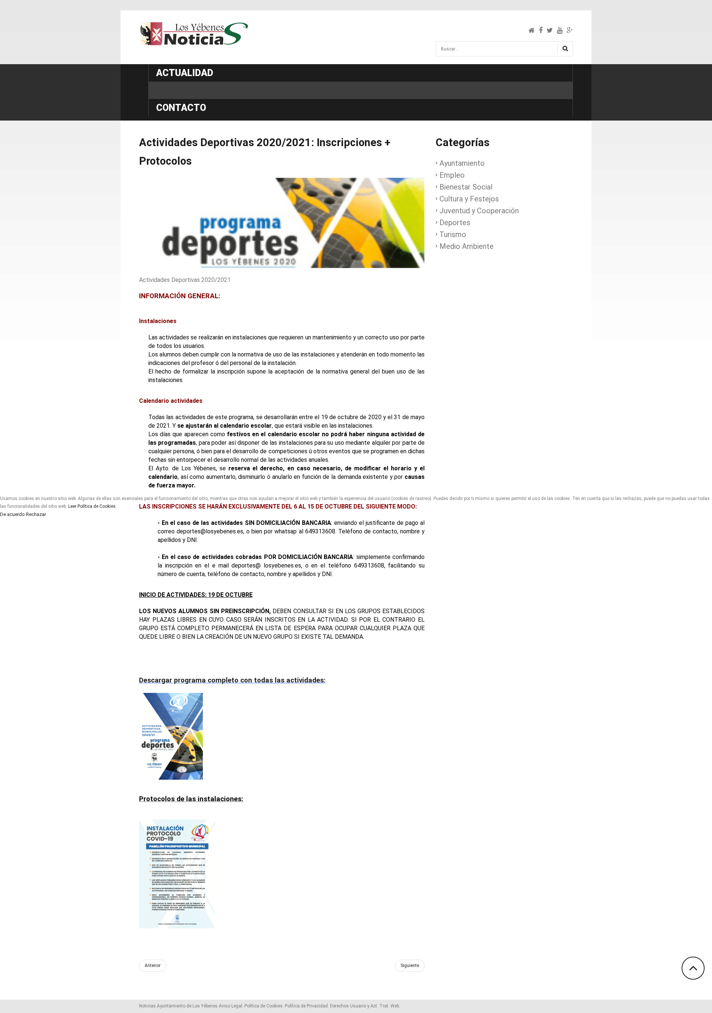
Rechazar (36, 514)
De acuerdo (12, 514)
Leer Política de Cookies (92, 506)
